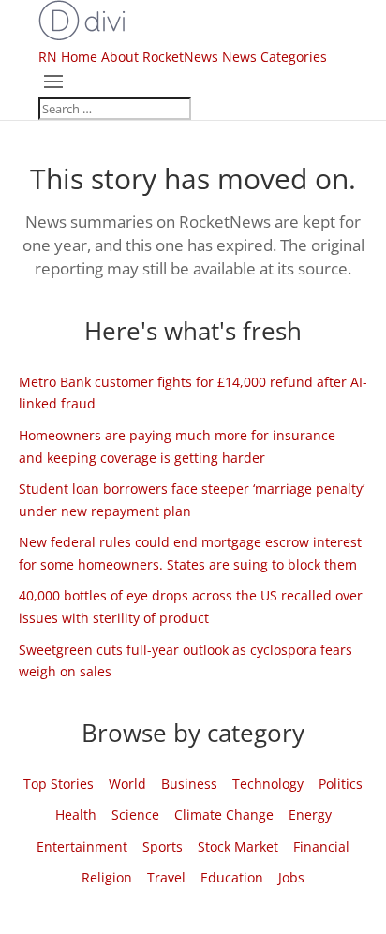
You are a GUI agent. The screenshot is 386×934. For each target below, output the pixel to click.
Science (135, 814)
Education (231, 877)
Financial (321, 846)
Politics (341, 784)
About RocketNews (159, 57)
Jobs (291, 877)
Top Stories (58, 784)
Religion (107, 877)
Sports (162, 846)
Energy (310, 814)
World (127, 784)
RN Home (67, 57)
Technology (268, 784)
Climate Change (224, 814)
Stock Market (238, 846)
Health (75, 814)
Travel (166, 877)
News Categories (274, 57)
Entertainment (82, 846)
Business (189, 784)
